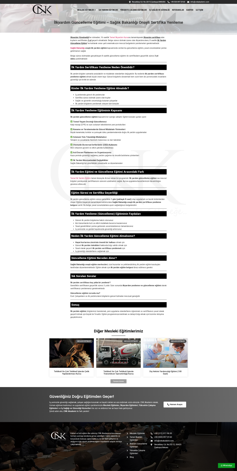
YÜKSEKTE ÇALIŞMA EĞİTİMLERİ (133, 10)
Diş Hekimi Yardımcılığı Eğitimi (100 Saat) (165, 372)
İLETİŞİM (199, 10)
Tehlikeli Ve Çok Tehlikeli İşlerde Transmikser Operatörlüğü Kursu (118, 372)
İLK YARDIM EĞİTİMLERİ (108, 10)
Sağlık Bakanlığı (77, 48)
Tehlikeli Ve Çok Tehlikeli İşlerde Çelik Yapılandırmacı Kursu (71, 372)
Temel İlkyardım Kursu (119, 37)
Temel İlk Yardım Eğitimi (80, 178)
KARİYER (189, 10)
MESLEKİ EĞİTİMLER (85, 10)
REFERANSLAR (178, 10)
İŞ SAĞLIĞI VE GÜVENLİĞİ (159, 10)
